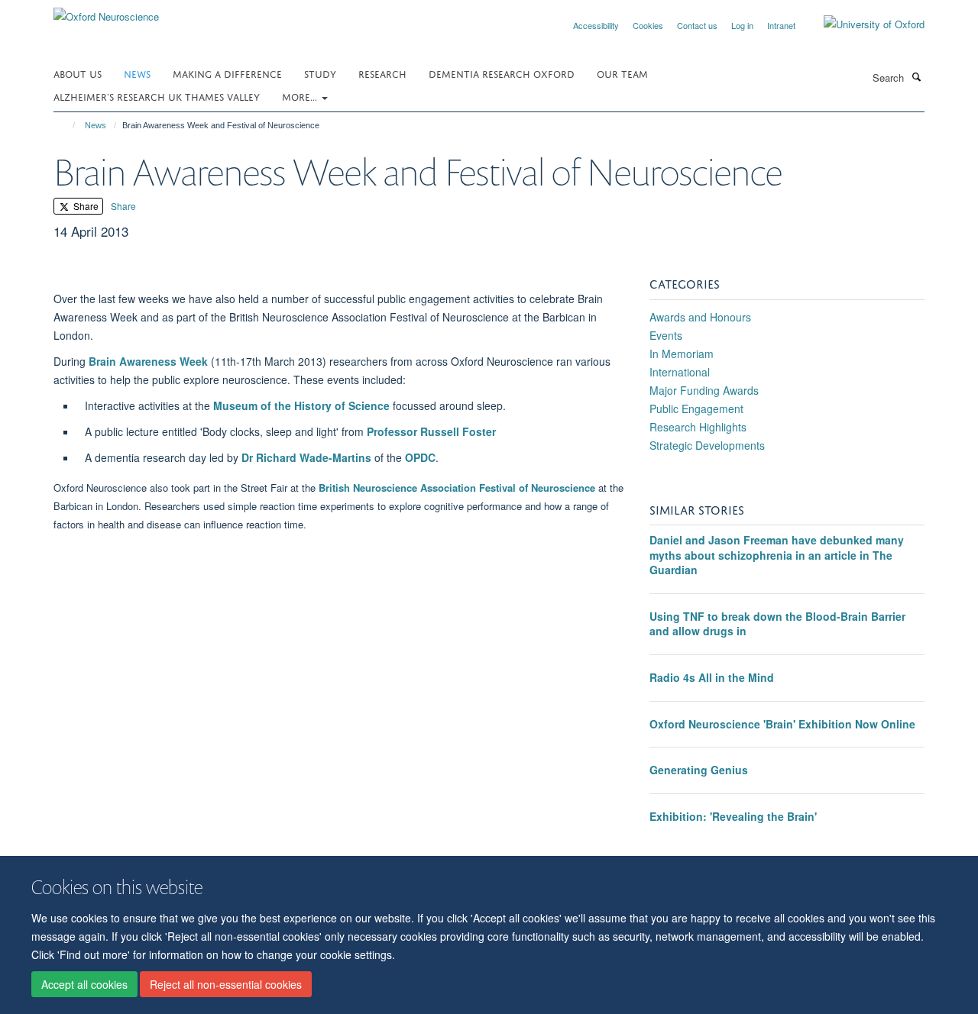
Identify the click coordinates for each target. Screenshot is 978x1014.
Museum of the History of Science (301, 405)
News (137, 73)
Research (382, 73)
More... (301, 96)
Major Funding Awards (704, 390)
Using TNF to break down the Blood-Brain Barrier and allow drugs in (777, 624)
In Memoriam (681, 353)
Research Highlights (697, 426)
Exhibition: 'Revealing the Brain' (733, 816)
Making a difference (227, 73)
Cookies (648, 25)
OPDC (420, 457)
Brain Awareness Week (148, 361)
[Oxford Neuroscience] (106, 11)
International (679, 371)
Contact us (697, 25)
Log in (742, 25)
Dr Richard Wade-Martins (306, 457)
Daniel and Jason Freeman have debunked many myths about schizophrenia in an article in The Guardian (776, 554)
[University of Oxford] (863, 24)
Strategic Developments (707, 445)
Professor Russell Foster (431, 431)
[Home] (67, 125)
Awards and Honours (700, 317)
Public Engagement (696, 408)
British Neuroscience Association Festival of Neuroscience (457, 487)
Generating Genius (698, 769)
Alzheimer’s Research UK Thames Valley (156, 96)
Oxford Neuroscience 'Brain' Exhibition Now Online (782, 723)
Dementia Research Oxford (502, 73)
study (320, 73)
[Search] (916, 76)
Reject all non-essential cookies (226, 984)
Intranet (781, 25)
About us (77, 73)
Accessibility (596, 25)
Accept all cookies (84, 984)
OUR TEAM (622, 73)
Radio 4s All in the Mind (711, 677)
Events (665, 335)
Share (85, 205)
